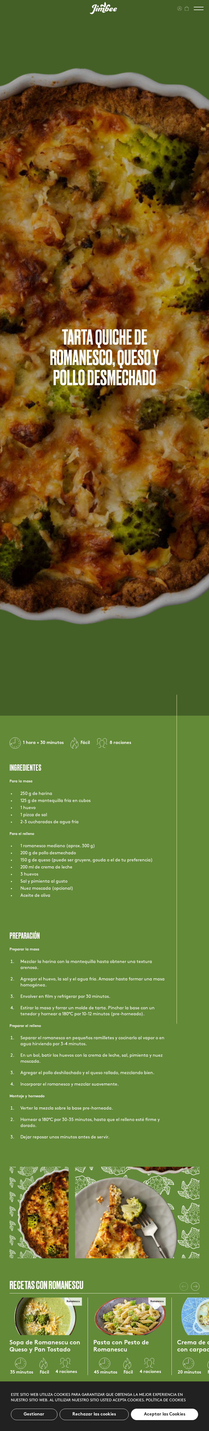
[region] (104, 1406)
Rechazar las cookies (94, 1414)
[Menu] (199, 8)
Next (195, 1286)
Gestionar (34, 1414)
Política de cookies (166, 1400)
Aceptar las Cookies (164, 1414)
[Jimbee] (103, 8)
